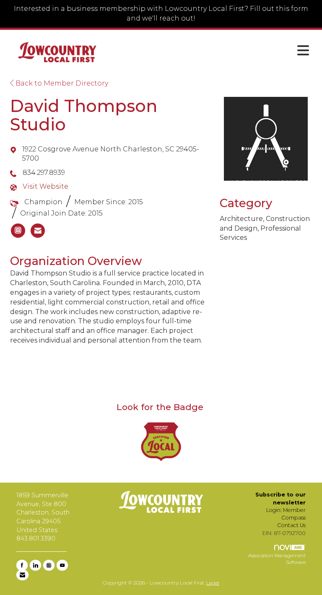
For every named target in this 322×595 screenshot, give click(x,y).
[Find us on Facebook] (22, 565)
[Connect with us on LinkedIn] (35, 565)
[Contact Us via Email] (22, 574)
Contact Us (291, 525)
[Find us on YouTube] (62, 565)
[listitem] (18, 231)
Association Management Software (277, 559)
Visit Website (45, 186)
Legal (212, 582)
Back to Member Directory (61, 83)
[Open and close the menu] (210, 51)
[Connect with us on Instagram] (49, 565)
